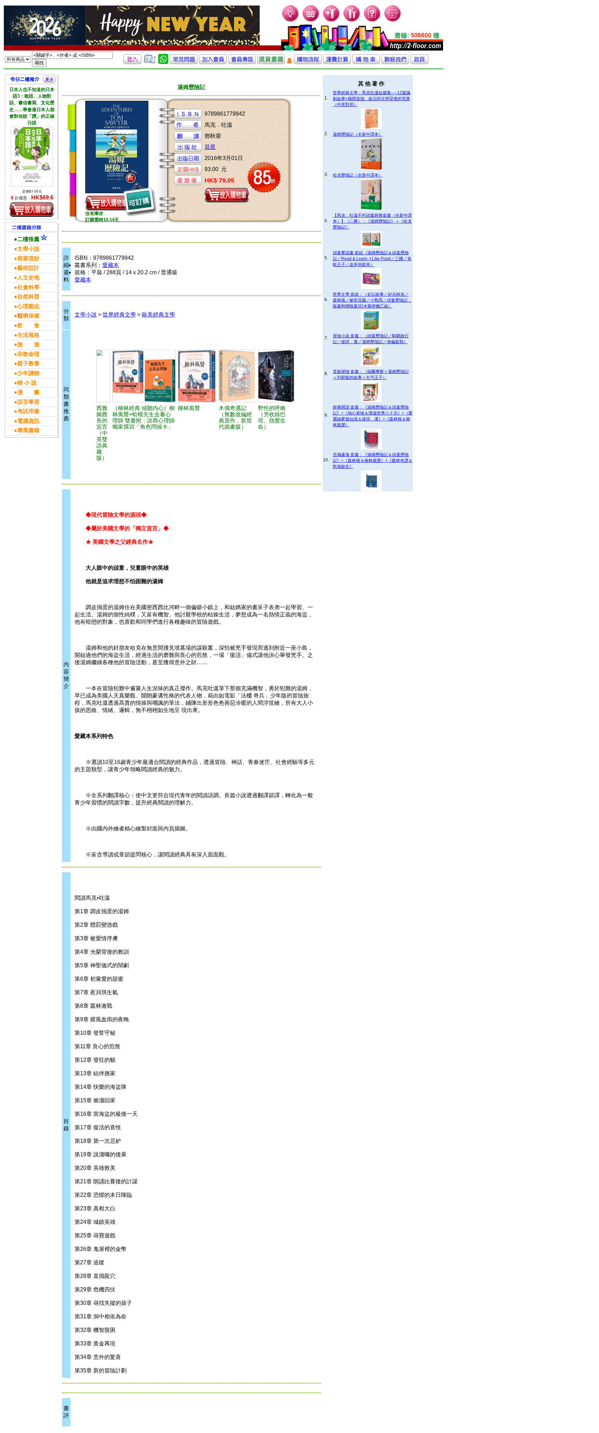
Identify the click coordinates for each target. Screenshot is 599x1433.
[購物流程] (308, 62)
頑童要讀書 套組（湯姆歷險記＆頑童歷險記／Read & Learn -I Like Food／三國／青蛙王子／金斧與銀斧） (372, 258)
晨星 (210, 147)
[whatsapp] (163, 62)
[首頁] (392, 21)
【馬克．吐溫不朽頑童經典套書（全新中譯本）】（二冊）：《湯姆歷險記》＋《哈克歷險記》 (372, 221)
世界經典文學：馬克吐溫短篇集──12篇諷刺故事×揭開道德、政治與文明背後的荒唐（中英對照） (371, 98)
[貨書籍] (271, 62)
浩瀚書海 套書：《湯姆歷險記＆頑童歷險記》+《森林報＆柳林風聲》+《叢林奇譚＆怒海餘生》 (373, 460)
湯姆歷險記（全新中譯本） (358, 134)
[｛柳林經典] (144, 376)
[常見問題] (372, 21)
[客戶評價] (150, 62)
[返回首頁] (419, 62)
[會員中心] (352, 21)
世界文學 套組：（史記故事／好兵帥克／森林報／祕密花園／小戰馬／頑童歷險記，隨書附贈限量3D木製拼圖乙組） (372, 300)
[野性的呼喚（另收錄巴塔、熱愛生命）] (277, 376)
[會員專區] (242, 62)
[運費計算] (337, 62)
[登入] (132, 62)
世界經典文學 (119, 315)
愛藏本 (110, 265)
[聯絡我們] (395, 62)
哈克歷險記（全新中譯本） (358, 175)
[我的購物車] (311, 21)
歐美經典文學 (158, 315)
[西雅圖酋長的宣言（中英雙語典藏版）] (103, 376)
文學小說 (86, 315)
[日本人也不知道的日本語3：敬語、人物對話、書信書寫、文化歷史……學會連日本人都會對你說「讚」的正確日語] (32, 156)
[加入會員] (331, 21)
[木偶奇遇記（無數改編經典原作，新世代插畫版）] (237, 376)
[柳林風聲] (197, 376)
